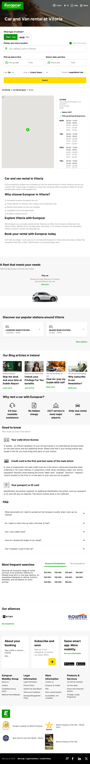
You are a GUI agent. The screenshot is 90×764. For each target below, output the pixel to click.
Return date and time (55, 57)
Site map (21, 759)
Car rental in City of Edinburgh (48, 582)
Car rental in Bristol (59, 582)
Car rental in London (69, 577)
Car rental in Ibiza (48, 577)
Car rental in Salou (69, 572)
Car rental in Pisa (48, 572)
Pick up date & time (12, 57)
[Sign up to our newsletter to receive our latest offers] (52, 661)
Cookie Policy (45, 759)
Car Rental (6, 90)
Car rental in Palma (80, 572)
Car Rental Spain (19, 90)
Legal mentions (32, 759)
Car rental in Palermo (59, 577)
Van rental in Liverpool (69, 582)
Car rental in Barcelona (59, 572)
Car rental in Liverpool (80, 577)
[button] (28, 130)
